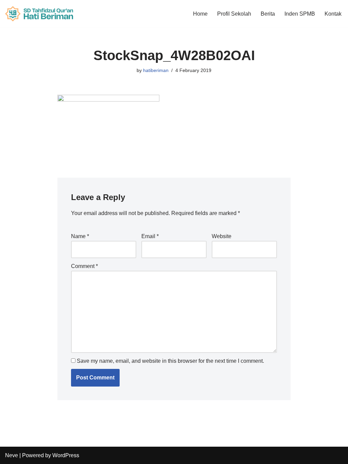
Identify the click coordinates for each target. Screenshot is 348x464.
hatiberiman (156, 70)
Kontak (333, 14)
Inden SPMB (299, 14)
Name (80, 236)
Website (221, 236)
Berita (268, 14)
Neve (11, 455)
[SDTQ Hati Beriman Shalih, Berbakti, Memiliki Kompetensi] (39, 13)
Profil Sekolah (234, 14)
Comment (84, 266)
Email (150, 236)
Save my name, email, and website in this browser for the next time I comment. (170, 361)
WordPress (65, 455)
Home (200, 14)
